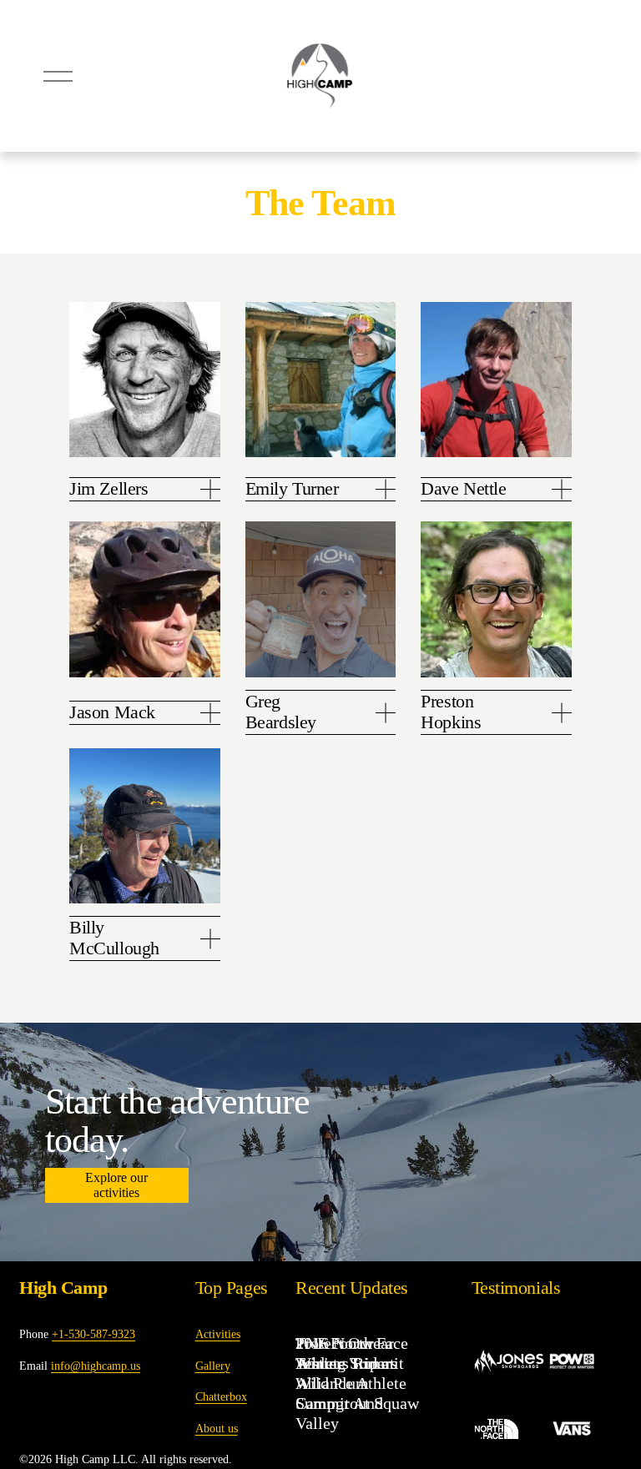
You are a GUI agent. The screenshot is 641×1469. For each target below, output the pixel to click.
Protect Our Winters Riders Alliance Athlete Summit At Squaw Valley (357, 1383)
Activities (217, 1334)
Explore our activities (116, 1185)
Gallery (212, 1365)
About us (216, 1428)
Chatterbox (221, 1396)
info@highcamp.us (95, 1365)
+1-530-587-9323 (93, 1334)
